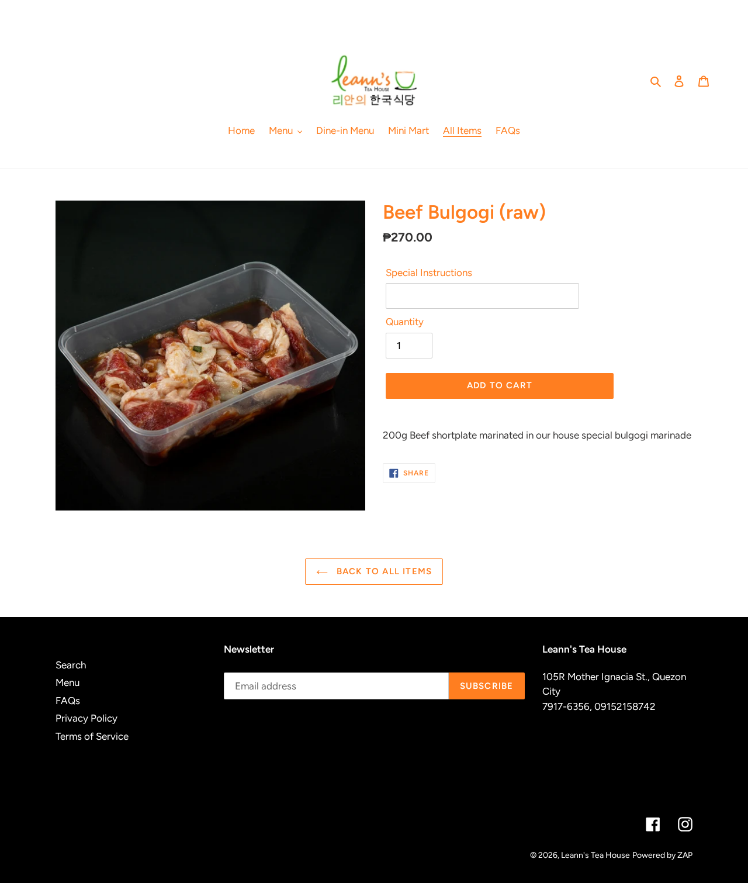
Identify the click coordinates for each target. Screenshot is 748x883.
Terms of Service (92, 736)
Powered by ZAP (662, 855)
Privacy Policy (86, 718)
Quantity (405, 321)
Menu (67, 682)
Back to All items (383, 571)
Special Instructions (429, 272)
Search (71, 665)
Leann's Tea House (595, 855)
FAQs (68, 700)
